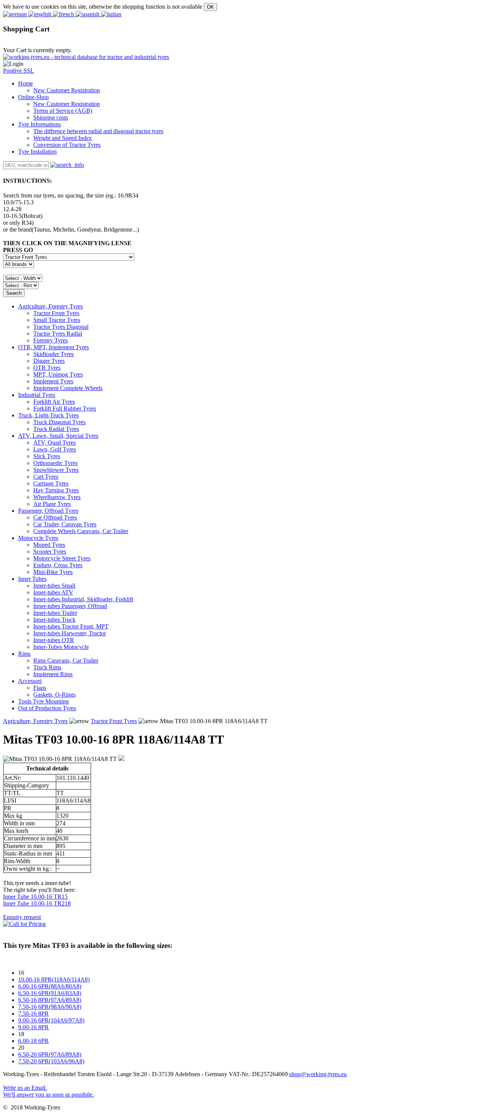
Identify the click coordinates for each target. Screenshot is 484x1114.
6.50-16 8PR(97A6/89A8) (49, 1000)
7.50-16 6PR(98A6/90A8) (49, 1007)
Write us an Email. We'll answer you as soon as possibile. (48, 1091)
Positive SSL (18, 70)
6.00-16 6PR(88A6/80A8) (49, 986)
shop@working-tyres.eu (318, 1074)
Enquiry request (22, 917)
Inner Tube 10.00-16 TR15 (35, 896)
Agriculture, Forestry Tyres (50, 306)
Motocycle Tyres (38, 538)
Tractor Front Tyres (114, 721)
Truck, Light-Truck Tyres (48, 415)
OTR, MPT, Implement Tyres (53, 347)
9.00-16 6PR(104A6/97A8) (51, 1020)
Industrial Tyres (36, 395)
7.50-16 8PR (33, 1013)
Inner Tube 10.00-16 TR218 (37, 903)
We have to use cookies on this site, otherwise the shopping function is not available (102, 6)
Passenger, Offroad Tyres (48, 510)
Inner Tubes (32, 579)
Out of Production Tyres (47, 708)
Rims (24, 653)
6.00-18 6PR (33, 1041)
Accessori (30, 681)
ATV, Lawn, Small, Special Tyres (58, 436)
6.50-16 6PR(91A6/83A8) (49, 993)
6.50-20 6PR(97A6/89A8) (49, 1054)
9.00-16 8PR (33, 1027)
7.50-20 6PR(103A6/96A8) (51, 1061)
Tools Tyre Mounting (43, 701)
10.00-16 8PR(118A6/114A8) (54, 979)
